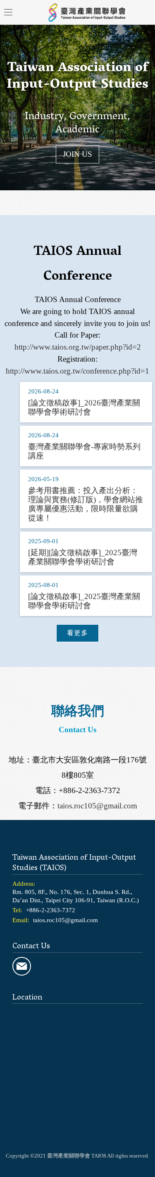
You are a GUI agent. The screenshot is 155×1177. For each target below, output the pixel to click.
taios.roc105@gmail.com (97, 805)
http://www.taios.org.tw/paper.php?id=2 (77, 347)
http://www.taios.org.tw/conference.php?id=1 (77, 371)
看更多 (77, 632)
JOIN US (77, 154)
